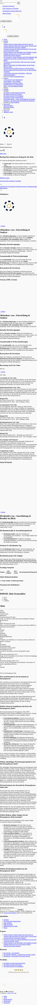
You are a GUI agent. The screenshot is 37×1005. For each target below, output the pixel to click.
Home (5, 39)
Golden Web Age (11, 993)
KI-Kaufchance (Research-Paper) (13, 83)
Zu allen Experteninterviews (16, 76)
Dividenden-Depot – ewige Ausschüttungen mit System (19, 99)
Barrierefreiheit (8, 999)
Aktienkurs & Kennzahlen (7, 186)
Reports (6, 78)
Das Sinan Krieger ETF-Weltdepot (13, 96)
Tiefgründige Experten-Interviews (12, 11)
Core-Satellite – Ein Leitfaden (12, 81)
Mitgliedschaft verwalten (11, 926)
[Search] (18, 3)
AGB (5, 998)
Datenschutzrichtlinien (10, 913)
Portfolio (6, 89)
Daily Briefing (8, 923)
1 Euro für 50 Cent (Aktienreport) (13, 80)
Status (5, 996)
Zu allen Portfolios (14, 102)
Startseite (2, 121)
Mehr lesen (3, 153)
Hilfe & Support (8, 924)
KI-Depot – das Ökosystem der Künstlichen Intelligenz (19, 101)
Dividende (18, 186)
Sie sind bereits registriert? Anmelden (10, 181)
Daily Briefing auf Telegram (10, 8)
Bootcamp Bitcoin (9, 107)
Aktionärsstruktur (32, 186)
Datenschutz (7, 1001)
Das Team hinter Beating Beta (12, 921)
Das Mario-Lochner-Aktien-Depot (13, 97)
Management (3, 188)
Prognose (24, 186)
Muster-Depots (7, 13)
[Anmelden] (4, 27)
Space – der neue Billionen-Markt (13, 86)
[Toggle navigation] (6, 21)
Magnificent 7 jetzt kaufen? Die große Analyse (17, 956)
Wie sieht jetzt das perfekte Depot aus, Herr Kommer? (19, 68)
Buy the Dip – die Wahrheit (11, 953)
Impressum (7, 1002)
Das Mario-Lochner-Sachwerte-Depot (14, 92)
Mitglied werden (8, 112)
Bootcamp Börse (8, 105)
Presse (5, 928)
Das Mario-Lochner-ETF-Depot (13, 94)
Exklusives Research (8, 6)
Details (2, 226)
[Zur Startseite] (15, 21)
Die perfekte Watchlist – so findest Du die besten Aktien (19, 954)
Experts (6, 41)
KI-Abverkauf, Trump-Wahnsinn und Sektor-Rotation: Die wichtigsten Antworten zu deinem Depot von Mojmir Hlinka (20, 58)
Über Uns (6, 110)
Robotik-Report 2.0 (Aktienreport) (13, 84)
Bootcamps (7, 104)
